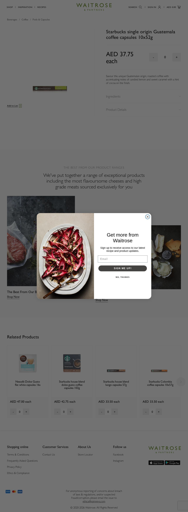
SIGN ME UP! (123, 268)
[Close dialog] (147, 217)
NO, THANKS (123, 277)
